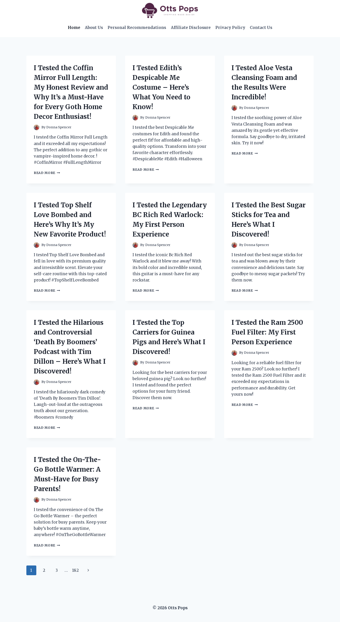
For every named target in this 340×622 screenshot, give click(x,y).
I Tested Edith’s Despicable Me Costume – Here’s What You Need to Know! (161, 87)
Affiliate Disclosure (191, 27)
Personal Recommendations (137, 27)
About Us (94, 27)
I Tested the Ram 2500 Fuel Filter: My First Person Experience (267, 332)
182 (75, 570)
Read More (47, 173)
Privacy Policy (230, 27)
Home (74, 27)
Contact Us (261, 27)
